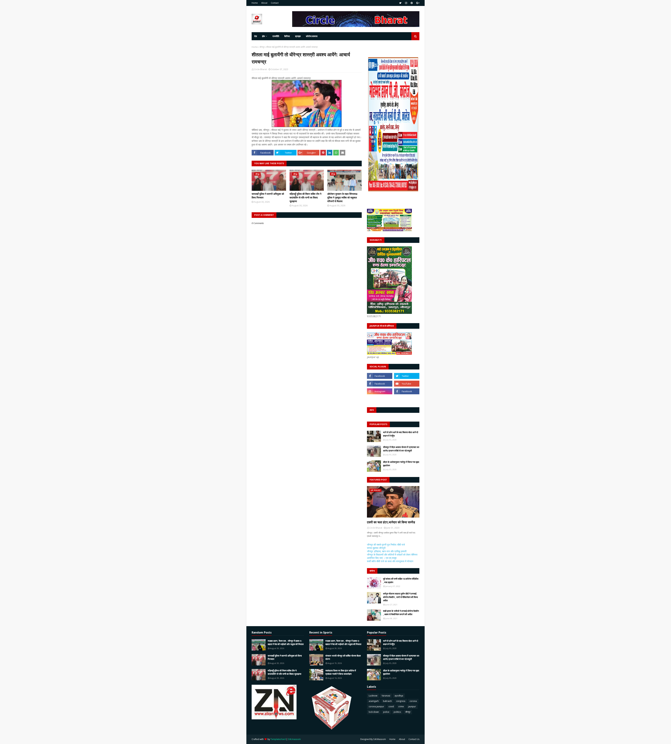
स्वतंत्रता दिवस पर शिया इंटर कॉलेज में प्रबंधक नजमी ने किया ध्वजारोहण (340, 672)
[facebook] (379, 376)
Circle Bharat (260, 69)
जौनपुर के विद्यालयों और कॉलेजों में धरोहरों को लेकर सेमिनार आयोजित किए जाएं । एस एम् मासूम (392, 556)
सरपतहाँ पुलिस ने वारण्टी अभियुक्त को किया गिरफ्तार (268, 195)
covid (391, 706)
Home (255, 2)
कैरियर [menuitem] (287, 36)
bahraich (387, 701)
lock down (374, 711)
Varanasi (386, 695)
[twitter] (400, 3)
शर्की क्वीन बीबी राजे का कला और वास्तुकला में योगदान (390, 561)
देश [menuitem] (255, 36)
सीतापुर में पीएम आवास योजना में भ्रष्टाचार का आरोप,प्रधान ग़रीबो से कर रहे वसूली (401, 449)
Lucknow (373, 695)
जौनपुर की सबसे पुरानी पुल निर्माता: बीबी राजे (386, 544)
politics (397, 711)
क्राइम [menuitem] (298, 36)
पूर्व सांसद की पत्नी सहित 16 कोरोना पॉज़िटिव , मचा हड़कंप (400, 580)
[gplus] (417, 3)
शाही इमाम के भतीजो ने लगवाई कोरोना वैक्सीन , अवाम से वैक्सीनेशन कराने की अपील (401, 612)
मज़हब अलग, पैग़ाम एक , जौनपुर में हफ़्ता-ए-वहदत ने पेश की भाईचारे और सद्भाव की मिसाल (286, 642)
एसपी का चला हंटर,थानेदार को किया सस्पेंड (391, 522)
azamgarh (374, 701)
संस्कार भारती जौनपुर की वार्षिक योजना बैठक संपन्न (343, 657)
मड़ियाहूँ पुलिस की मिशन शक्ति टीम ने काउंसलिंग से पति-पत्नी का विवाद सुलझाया (305, 197)
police (386, 711)
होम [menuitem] (263, 36)
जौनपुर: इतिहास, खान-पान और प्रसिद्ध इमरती (386, 551)
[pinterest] (412, 3)
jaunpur (412, 706)
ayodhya (399, 695)
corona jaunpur (376, 706)
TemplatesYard (278, 739)
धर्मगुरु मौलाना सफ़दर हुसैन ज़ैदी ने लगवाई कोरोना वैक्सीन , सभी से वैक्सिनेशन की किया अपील (400, 597)
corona (413, 701)
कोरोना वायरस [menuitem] (312, 36)
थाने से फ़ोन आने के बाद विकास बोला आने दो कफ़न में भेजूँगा (400, 434)
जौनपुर (262, 46)
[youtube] (406, 384)
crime (401, 706)
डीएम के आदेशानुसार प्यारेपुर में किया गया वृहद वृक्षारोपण (401, 463)
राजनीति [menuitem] (275, 36)
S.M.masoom (294, 739)
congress (400, 701)
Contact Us (414, 739)
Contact (275, 2)
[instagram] (406, 3)
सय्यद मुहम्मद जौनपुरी (376, 548)
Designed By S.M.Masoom (373, 739)
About (264, 2)
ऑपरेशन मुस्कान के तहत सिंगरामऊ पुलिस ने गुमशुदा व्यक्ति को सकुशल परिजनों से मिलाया (342, 197)
